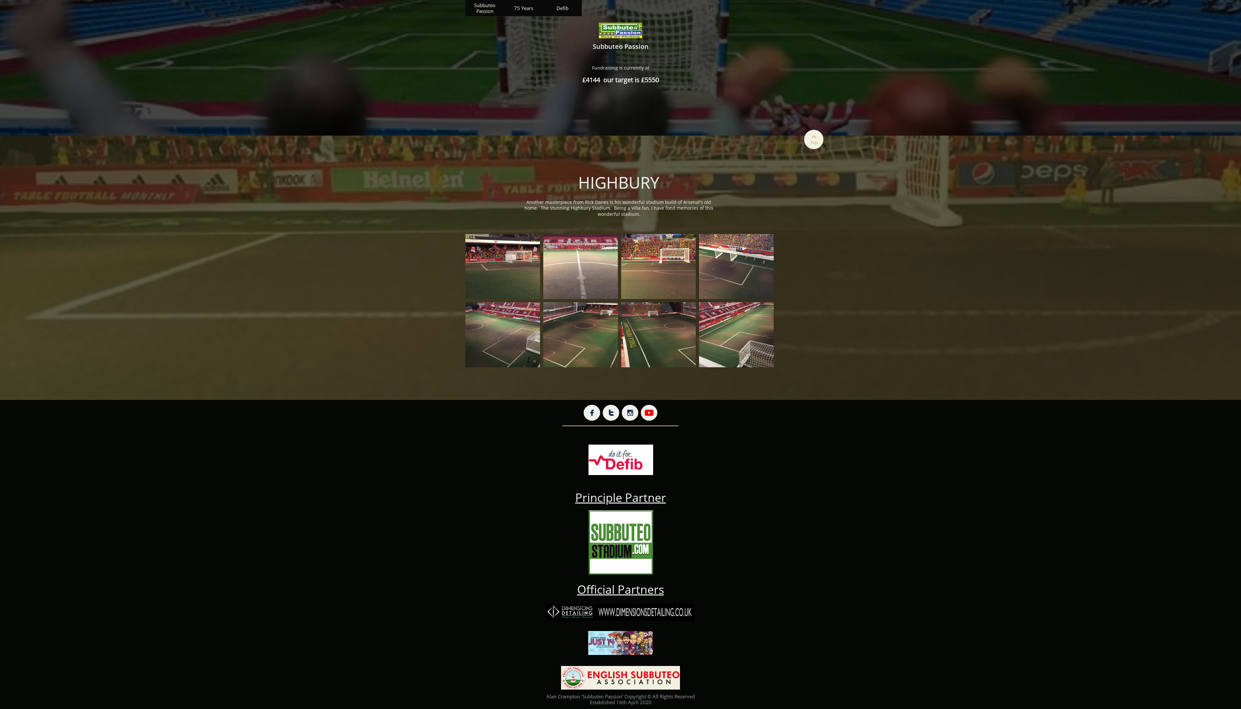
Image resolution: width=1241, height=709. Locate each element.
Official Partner (618, 589)
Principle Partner (620, 497)
